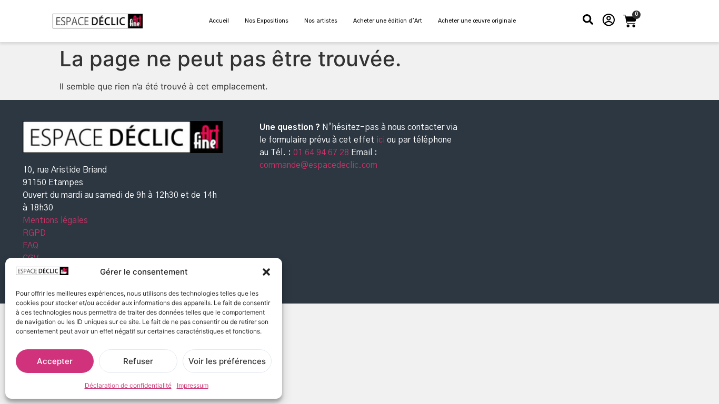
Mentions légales (55, 220)
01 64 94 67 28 (320, 152)
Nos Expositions (266, 21)
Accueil (219, 21)
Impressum (192, 385)
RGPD (34, 233)
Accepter (55, 361)
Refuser (138, 361)
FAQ (30, 245)
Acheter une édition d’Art (387, 21)
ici (381, 140)
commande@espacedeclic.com (318, 165)
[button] (266, 272)
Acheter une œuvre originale (477, 21)
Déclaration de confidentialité (128, 385)
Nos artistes (320, 21)
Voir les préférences (227, 361)
